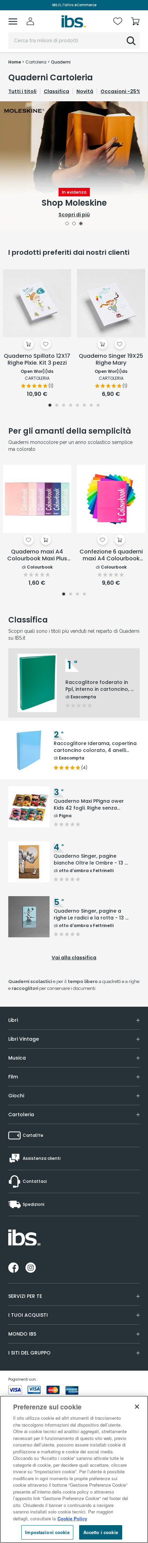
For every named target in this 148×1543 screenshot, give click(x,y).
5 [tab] (77, 406)
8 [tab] (98, 406)
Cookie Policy (72, 1518)
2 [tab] (74, 224)
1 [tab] (67, 224)
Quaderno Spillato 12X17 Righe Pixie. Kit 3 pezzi (37, 360)
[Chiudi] (137, 1406)
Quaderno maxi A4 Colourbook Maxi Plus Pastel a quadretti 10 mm (37, 555)
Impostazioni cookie (47, 1532)
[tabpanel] (74, 165)
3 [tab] (81, 224)
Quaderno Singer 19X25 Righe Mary (111, 360)
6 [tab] (84, 406)
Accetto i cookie (100, 1532)
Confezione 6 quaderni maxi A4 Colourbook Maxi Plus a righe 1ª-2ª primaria (111, 555)
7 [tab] (91, 406)
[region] (74, 1469)
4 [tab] (70, 406)
